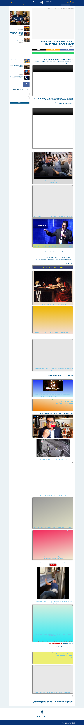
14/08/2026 (20, 74)
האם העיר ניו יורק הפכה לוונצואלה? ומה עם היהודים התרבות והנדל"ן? (53, 527)
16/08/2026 (20, 67)
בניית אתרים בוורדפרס (65, 723)
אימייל (29, 96)
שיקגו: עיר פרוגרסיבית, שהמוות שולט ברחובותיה (53, 495)
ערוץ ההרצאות (70, 2)
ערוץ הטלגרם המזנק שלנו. (53, 646)
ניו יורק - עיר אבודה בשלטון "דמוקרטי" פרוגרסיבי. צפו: (53, 459)
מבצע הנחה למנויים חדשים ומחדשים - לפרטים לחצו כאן (53, 246)
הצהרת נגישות (23, 721)
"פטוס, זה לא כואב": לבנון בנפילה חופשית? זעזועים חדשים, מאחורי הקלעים (64, 655)
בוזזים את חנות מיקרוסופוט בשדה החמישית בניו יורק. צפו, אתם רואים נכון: (53, 216)
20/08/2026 (20, 42)
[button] (53, 267)
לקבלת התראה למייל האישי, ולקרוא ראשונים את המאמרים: (53, 562)
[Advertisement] (19, 51)
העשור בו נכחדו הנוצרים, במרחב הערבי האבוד (53, 304)
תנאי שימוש (17, 721)
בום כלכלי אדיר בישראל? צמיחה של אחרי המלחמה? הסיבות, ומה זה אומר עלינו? (17, 60)
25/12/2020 (72, 46)
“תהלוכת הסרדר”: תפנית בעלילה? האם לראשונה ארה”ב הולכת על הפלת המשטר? (16, 33)
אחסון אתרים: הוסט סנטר (72, 723)
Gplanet (73, 722)
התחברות (15, 2)
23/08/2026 (20, 35)
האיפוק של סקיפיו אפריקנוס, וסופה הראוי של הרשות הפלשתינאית (53, 692)
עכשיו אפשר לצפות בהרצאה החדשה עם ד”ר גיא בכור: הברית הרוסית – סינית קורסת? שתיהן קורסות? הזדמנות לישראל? (16, 40)
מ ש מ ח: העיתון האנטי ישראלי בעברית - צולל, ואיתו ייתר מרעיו (63, 403)
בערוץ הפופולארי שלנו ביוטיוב (50, 649)
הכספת (25, 5)
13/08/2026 (20, 79)
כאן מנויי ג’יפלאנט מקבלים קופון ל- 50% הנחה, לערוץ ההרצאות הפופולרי (16, 77)
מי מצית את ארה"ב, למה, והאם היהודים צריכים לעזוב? (53, 332)
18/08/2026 (20, 63)
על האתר (11, 721)
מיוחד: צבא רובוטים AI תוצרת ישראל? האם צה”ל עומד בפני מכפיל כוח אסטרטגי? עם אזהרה (17, 71)
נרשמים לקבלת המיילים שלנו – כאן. (56, 643)
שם (29, 92)
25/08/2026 (26, 23)
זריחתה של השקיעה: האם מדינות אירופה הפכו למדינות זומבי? (17, 27)
